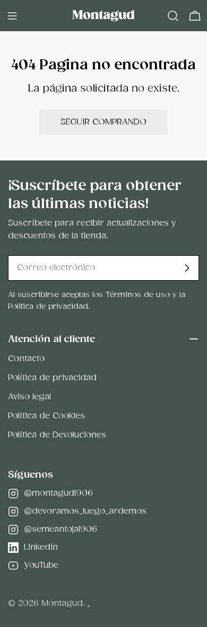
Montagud (62, 603)
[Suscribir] (187, 268)
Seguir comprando (103, 122)
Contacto (26, 359)
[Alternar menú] (12, 15)
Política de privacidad (52, 378)
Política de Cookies (46, 416)
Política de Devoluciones (57, 435)
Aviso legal (29, 397)
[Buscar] (173, 15)
